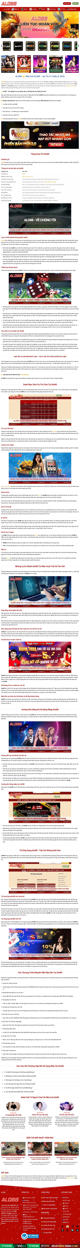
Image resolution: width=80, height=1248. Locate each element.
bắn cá (8, 558)
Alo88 (8, 9)
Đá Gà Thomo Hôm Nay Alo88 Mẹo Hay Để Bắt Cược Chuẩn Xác (13, 1158)
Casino (34, 9)
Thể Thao (53, 9)
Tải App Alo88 (47, 1232)
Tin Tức (62, 9)
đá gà (36, 535)
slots (39, 495)
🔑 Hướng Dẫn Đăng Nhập (48, 1221)
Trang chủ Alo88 (70, 86)
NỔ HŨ (66, 1208)
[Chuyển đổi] (2, 1072)
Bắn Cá (16, 9)
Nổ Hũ (43, 9)
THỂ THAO (67, 1200)
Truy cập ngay (25, 374)
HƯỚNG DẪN (67, 1214)
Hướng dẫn (72, 9)
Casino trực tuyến (6, 486)
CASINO (66, 1203)
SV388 (45, 182)
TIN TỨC (66, 1211)
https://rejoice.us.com (27, 176)
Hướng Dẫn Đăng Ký (49, 1218)
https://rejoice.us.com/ (29, 1202)
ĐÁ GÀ (66, 1206)
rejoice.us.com (70, 1178)
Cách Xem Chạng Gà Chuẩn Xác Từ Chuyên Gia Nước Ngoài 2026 (40, 1158)
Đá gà (25, 9)
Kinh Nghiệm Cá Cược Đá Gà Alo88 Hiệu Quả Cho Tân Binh (67, 1158)
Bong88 (54, 182)
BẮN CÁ (66, 1197)
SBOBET (50, 182)
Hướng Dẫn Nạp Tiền (49, 1225)
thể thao (54, 431)
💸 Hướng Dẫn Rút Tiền (48, 1229)
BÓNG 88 (66, 1217)
